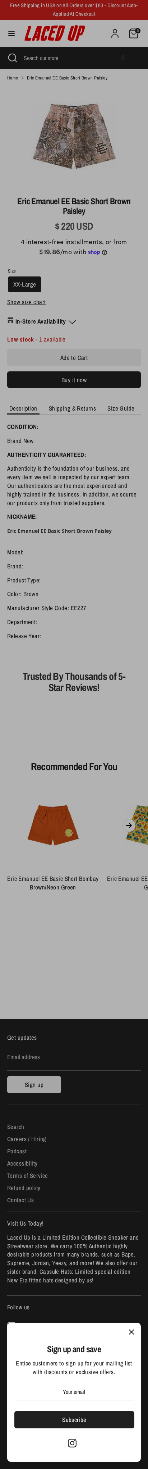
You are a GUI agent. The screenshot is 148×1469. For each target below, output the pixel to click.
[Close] (131, 1332)
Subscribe (74, 1419)
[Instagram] (72, 1443)
